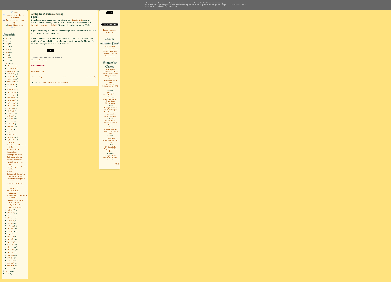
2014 (7, 52)
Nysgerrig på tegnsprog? (14, 160)
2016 (7, 46)
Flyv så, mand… (110, 103)
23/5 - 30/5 (11, 215)
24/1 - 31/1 (10, 260)
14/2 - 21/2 (11, 252)
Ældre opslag (91, 77)
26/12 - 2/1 (11, 66)
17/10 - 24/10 (11, 92)
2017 (7, 44)
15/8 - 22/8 (11, 116)
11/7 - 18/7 (10, 129)
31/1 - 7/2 (10, 258)
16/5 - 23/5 (10, 218)
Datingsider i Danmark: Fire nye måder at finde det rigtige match (110, 73)
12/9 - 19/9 (11, 105)
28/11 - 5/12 (11, 76)
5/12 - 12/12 (11, 74)
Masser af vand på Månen (15, 183)
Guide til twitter (109, 46)
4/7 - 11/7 (10, 132)
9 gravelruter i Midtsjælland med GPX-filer (110, 86)
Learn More (235, 4)
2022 (8, 38)
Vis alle (117, 164)
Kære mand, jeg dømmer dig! (110, 132)
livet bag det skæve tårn (110, 81)
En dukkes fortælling (110, 129)
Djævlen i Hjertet (12, 188)
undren (45, 60)
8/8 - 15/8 (10, 119)
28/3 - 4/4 (10, 236)
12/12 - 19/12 (11, 71)
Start (64, 77)
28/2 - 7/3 (10, 247)
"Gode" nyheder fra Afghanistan (13, 192)
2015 (7, 49)
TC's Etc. (110, 93)
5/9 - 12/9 (10, 108)
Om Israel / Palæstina (109, 53)
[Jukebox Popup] (15, 28)
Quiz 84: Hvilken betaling (15, 205)
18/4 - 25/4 (11, 228)
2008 (8, 274)
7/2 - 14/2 (10, 255)
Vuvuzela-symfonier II (14, 150)
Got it (244, 4)
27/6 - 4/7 (11, 134)
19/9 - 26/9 (11, 103)
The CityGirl (110, 69)
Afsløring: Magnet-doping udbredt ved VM (15, 201)
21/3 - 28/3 (11, 239)
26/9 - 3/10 (11, 100)
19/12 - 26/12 (11, 68)
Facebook (47, 57)
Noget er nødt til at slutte (110, 150)
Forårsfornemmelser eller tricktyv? (110, 141)
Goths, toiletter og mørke (14, 207)
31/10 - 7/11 (11, 87)
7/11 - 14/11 (11, 84)
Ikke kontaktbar (12, 152)
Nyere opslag (36, 77)
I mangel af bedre (110, 156)
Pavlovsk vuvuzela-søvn (14, 157)
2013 (7, 55)
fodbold (40, 60)
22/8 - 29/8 (11, 113)
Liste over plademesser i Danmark (110, 124)
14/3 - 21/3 (10, 242)
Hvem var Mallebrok (110, 51)
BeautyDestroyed (110, 108)
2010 (7, 63)
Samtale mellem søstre (110, 158)
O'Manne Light (110, 147)
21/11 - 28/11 (11, 79)
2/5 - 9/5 (10, 223)
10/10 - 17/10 (11, 95)
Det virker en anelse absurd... (16, 186)
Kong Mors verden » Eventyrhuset (110, 100)
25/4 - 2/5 (10, 226)
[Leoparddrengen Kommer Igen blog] (15, 23)
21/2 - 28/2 (11, 250)
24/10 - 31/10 (11, 89)
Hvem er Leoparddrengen (109, 49)
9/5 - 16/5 (10, 220)
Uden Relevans (110, 121)
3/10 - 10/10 (11, 97)
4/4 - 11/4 (10, 234)
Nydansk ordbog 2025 (110, 95)
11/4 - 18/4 (10, 231)
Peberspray (10, 142)
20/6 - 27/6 (11, 137)
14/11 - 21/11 (11, 82)
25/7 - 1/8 (10, 124)
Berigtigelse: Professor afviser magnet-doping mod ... (16, 175)
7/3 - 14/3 (10, 244)
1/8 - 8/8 (10, 121)
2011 (7, 60)
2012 (7, 57)
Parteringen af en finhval (14, 155)
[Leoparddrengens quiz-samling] (15, 25)
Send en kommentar (37, 71)
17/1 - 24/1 (10, 263)
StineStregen (110, 138)
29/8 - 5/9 (10, 111)
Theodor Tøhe (77, 20)
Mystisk (34, 17)
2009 (8, 271)
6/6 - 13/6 (10, 210)
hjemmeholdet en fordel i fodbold (44, 25)
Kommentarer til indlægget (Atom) (55, 82)
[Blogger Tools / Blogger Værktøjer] (15, 17)
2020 (8, 41)
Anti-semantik (110, 56)
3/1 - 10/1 (10, 268)
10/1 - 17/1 (10, 266)
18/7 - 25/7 (11, 126)
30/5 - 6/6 (10, 213)
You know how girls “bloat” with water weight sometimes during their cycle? (110, 113)
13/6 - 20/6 (11, 140)
